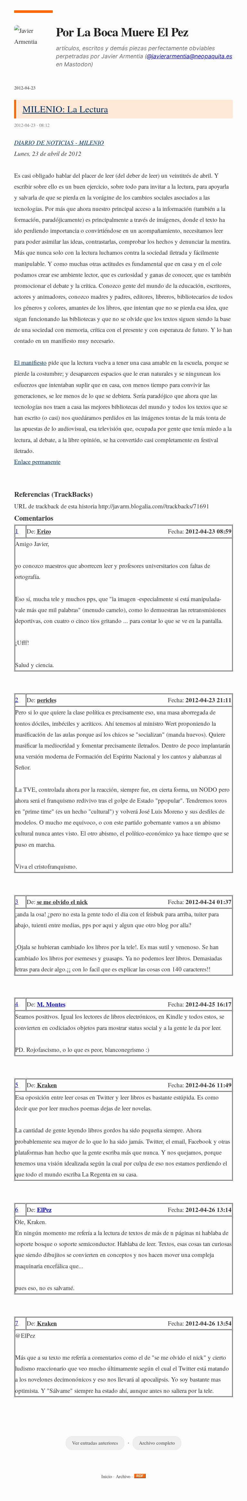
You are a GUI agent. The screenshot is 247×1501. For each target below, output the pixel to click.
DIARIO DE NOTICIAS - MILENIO (59, 142)
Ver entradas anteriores (95, 1443)
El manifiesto (30, 362)
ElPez (44, 1209)
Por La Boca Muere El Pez (122, 32)
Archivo (123, 1476)
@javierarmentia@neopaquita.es (189, 56)
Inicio (106, 1476)
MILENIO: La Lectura (65, 109)
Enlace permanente (37, 462)
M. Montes (51, 1004)
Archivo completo (157, 1443)
